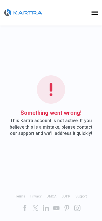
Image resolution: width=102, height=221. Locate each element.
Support (81, 196)
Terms (20, 196)
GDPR (65, 196)
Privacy (36, 196)
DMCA (51, 196)
